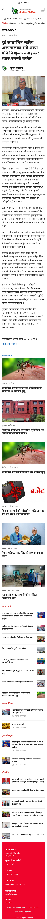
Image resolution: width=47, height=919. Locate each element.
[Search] (3, 9)
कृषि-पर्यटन (19, 912)
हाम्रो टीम (28, 912)
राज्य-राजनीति (34, 907)
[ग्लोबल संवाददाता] (5, 68)
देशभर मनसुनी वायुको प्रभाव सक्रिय (25, 23)
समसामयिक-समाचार (20, 907)
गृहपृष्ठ (3, 35)
